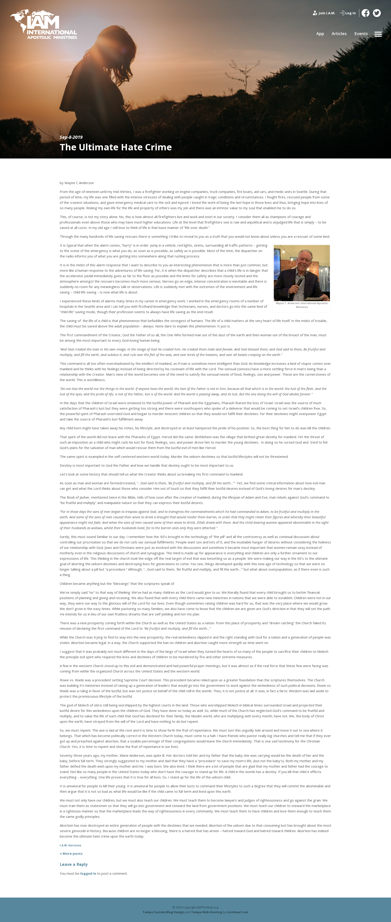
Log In (350, 13)
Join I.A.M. (327, 13)
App (320, 33)
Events (361, 33)
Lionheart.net (237, 912)
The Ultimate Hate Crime (116, 147)
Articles (339, 33)
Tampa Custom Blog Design (163, 912)
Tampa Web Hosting (206, 912)
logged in (88, 873)
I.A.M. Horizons (70, 845)
